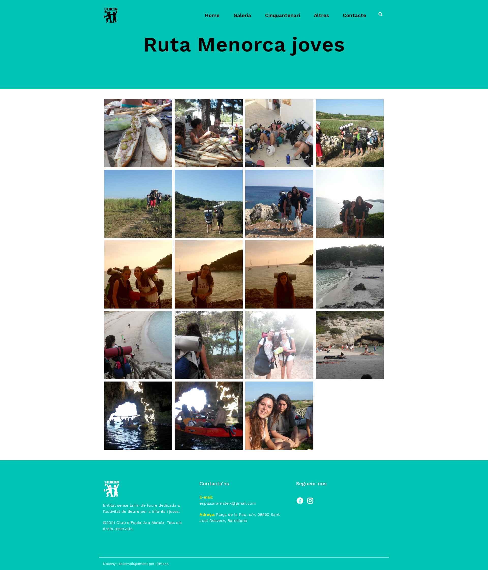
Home (212, 15)
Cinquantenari (282, 15)
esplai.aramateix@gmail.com (228, 503)
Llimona (161, 564)
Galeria (242, 15)
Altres (321, 15)
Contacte (354, 15)
